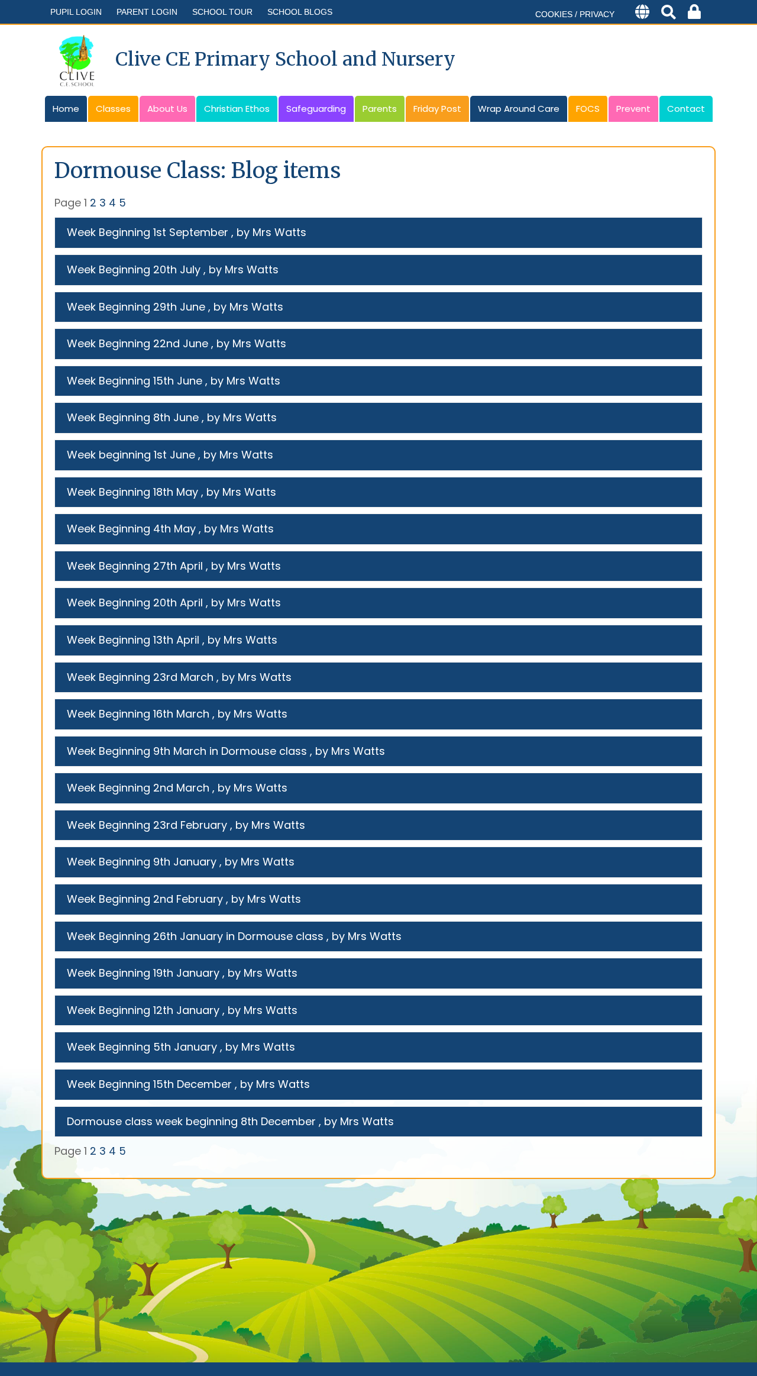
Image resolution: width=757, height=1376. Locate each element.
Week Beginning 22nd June (137, 343)
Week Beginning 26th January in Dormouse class (195, 936)
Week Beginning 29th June (136, 306)
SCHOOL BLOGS (299, 12)
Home (66, 108)
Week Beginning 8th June (133, 417)
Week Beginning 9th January (141, 861)
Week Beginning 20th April (135, 602)
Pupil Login (76, 12)
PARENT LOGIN (147, 12)
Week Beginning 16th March (138, 713)
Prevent (633, 108)
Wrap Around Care (518, 108)
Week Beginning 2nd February (145, 899)
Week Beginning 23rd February (147, 825)
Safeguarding (316, 108)
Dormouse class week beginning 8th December (191, 1121)
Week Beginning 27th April (135, 565)
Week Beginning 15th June (134, 380)
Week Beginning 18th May (132, 491)
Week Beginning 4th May (131, 528)
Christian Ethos (237, 108)
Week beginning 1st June (131, 454)
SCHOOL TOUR (222, 12)
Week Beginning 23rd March (140, 677)
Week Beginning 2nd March (138, 787)
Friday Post (437, 108)
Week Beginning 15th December (149, 1084)
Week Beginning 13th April (133, 639)
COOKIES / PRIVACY (574, 14)
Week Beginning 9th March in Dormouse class (187, 751)
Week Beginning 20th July (133, 269)
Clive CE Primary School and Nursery (285, 59)
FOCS (588, 108)
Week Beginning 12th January (143, 1010)
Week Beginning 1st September (147, 232)
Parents (380, 108)
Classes (113, 108)
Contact (686, 108)
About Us (167, 108)
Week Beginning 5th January (142, 1046)
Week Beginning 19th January (143, 972)
